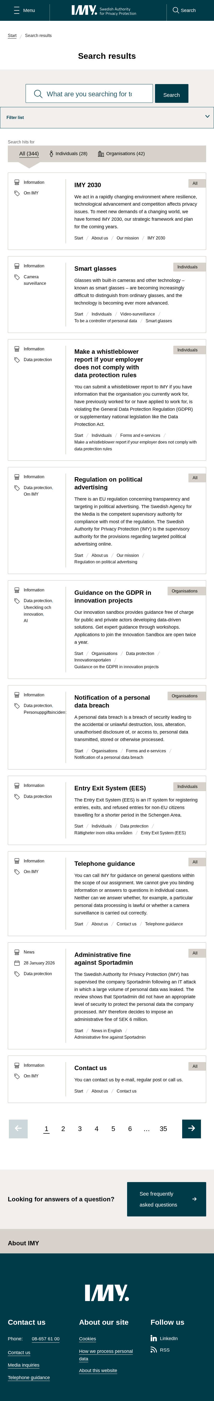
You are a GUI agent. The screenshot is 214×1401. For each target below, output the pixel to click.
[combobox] (89, 93)
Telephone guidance (29, 1377)
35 (163, 1129)
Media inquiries (23, 1365)
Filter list (15, 117)
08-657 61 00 (46, 1338)
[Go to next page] (191, 1129)
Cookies (87, 1338)
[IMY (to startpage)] (107, 1293)
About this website (98, 1370)
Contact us (19, 1352)
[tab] (29, 153)
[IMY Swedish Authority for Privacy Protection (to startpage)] (104, 10)
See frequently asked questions (158, 1199)
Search (171, 95)
